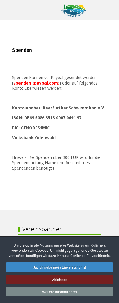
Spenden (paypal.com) (36, 83)
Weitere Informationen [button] (59, 291)
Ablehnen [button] (59, 279)
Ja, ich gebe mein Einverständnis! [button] (59, 267)
